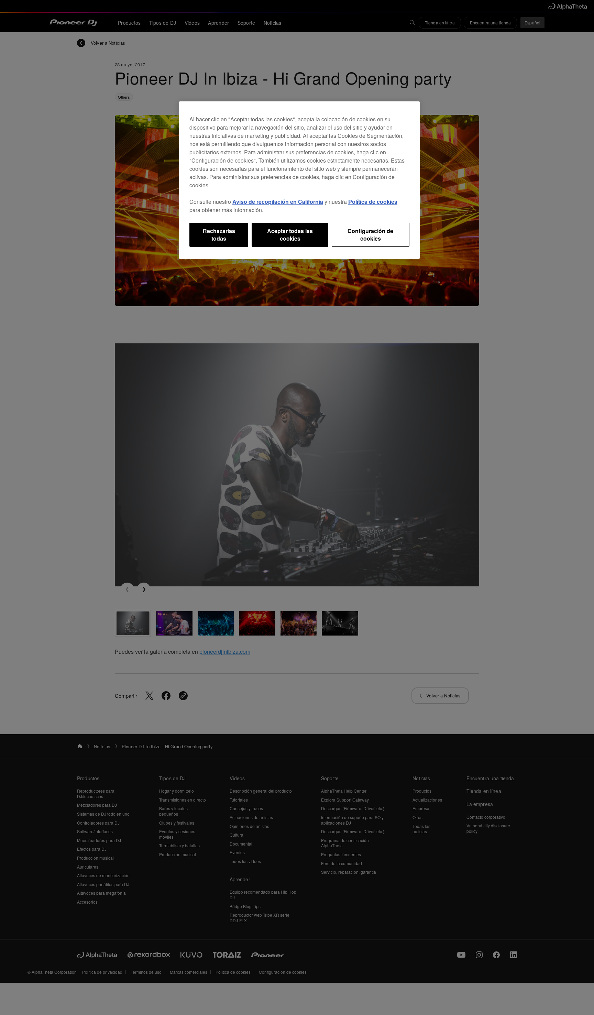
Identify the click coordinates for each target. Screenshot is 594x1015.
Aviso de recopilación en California (277, 202)
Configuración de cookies (370, 234)
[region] (299, 180)
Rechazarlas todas (219, 234)
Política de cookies (372, 202)
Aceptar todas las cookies (290, 234)
